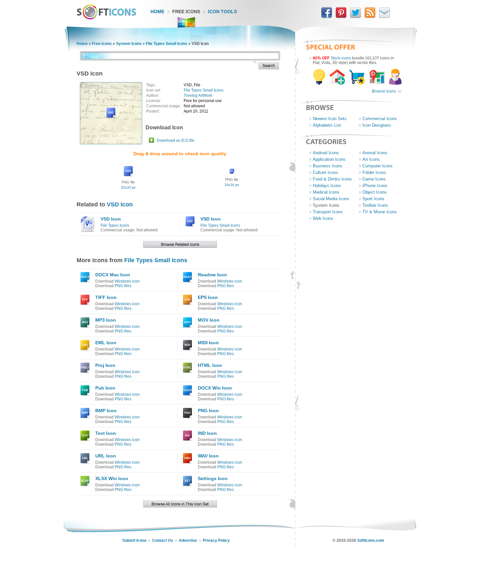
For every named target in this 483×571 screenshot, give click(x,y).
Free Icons (186, 11)
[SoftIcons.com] (106, 18)
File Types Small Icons (166, 43)
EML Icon (105, 342)
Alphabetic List (327, 125)
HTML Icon (210, 365)
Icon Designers (376, 125)
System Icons (129, 43)
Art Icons (371, 159)
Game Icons (374, 179)
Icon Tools (222, 11)
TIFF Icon (106, 297)
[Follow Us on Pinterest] (341, 16)
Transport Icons (328, 211)
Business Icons (327, 165)
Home (157, 11)
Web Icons (323, 218)
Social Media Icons (331, 198)
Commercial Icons (379, 118)
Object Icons (374, 192)
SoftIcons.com (370, 540)
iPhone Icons (374, 185)
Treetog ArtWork (198, 95)
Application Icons (329, 159)
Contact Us (162, 540)
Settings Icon (213, 478)
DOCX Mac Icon (112, 274)
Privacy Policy (216, 540)
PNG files (123, 286)
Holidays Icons (327, 185)
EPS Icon (208, 297)
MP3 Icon (105, 320)
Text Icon (105, 433)
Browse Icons (384, 91)
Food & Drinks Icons (332, 179)
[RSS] (370, 16)
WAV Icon (208, 455)
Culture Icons (325, 172)
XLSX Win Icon (111, 478)
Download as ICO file (176, 140)
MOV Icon (208, 320)
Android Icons (326, 152)
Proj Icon (105, 365)
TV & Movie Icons (379, 211)
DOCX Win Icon (215, 388)
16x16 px (231, 185)
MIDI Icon (208, 342)
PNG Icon (208, 410)
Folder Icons (374, 172)
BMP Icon (106, 410)
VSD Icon (120, 204)
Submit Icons (134, 540)
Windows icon (127, 281)
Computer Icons (377, 165)
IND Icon (207, 433)
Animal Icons (374, 152)
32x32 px (128, 187)
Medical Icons (326, 192)
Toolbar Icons (375, 205)
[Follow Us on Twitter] (355, 16)
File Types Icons (115, 225)
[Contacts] (384, 16)
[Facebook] (326, 16)
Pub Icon (105, 388)
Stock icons (341, 58)
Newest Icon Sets (330, 118)
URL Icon (105, 455)
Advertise (188, 540)
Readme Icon (212, 274)
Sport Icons (373, 198)
